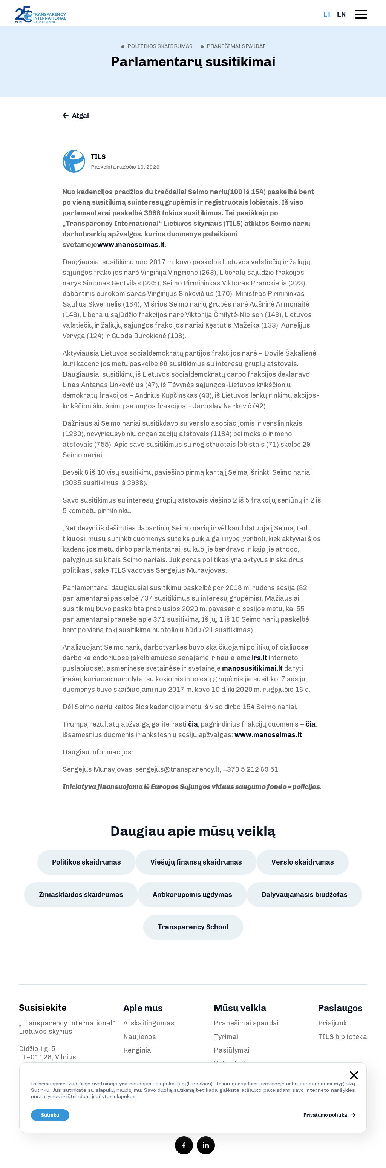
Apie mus (143, 1007)
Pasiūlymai (232, 1050)
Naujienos (139, 1037)
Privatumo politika (325, 1115)
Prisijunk (332, 1023)
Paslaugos (340, 1007)
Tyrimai (226, 1037)
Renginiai (138, 1050)
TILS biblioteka (342, 1037)
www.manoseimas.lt (268, 735)
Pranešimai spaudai (246, 1023)
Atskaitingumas (149, 1023)
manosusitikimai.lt (252, 668)
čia (193, 724)
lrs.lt (259, 658)
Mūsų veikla (240, 1007)
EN (341, 14)
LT (327, 14)
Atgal (79, 116)
